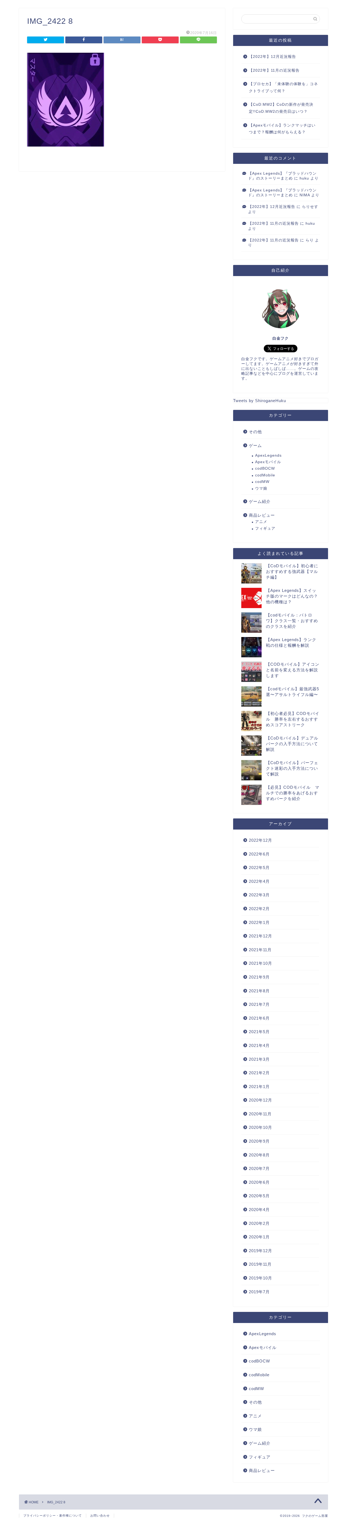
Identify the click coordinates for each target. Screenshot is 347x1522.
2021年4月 (259, 1045)
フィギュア (265, 528)
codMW (262, 482)
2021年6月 (259, 1018)
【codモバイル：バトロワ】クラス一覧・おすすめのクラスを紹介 (292, 621)
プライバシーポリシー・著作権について (52, 1515)
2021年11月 (260, 949)
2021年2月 (259, 1072)
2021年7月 (259, 1004)
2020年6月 (259, 1182)
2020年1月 (259, 1237)
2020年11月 (260, 1114)
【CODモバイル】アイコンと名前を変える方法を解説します (292, 670)
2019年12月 (260, 1250)
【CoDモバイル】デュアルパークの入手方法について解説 (292, 744)
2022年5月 (259, 867)
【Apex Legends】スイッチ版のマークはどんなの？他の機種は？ (292, 596)
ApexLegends (268, 455)
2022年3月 (259, 895)
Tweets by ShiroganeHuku (259, 400)
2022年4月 (259, 881)
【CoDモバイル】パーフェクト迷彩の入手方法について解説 (292, 768)
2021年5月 (259, 1031)
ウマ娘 (261, 488)
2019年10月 (260, 1278)
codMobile (265, 475)
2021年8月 (259, 991)
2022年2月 (259, 908)
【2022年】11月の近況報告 (274, 70)
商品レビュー (262, 515)
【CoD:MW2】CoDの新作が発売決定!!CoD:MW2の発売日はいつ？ (281, 108)
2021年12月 (260, 936)
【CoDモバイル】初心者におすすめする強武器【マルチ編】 (292, 571)
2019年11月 (260, 1264)
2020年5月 (259, 1195)
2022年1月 (259, 922)
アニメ (261, 522)
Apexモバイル (268, 462)
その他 (255, 431)
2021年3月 (259, 1059)
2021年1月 (259, 1086)
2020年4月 (259, 1209)
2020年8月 (259, 1155)
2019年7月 (259, 1291)
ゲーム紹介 (260, 501)
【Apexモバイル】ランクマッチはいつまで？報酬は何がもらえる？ (282, 128)
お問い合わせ (100, 1515)
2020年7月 (259, 1168)
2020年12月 (260, 1100)
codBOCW (265, 468)
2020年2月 (259, 1223)
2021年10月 (260, 963)
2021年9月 (259, 977)
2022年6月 (259, 854)
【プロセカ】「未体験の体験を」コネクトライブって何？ (283, 87)
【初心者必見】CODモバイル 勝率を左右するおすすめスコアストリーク (292, 719)
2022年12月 (260, 840)
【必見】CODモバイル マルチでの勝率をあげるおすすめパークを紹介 (292, 793)
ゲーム (255, 445)
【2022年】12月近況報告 (272, 57)
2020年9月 (259, 1141)
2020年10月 (260, 1127)
